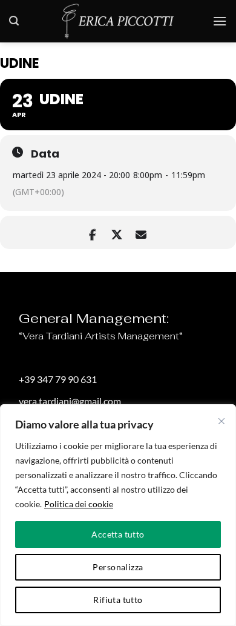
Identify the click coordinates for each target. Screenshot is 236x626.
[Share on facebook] (92, 232)
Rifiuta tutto (117, 599)
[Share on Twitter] (116, 232)
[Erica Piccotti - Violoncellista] (118, 21)
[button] (14, 21)
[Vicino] (221, 421)
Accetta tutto (117, 534)
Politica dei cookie (78, 504)
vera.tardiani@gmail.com (70, 401)
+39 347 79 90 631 (58, 379)
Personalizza (118, 567)
